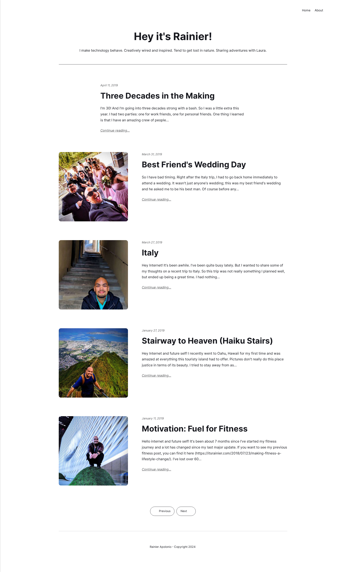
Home (306, 10)
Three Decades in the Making (157, 96)
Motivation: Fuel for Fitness (195, 429)
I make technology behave (100, 50)
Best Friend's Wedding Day (194, 164)
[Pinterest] (184, 560)
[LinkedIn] (177, 560)
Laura (261, 50)
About (319, 10)
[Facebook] (162, 560)
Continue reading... (115, 130)
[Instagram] (169, 560)
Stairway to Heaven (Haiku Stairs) (207, 341)
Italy (150, 252)
